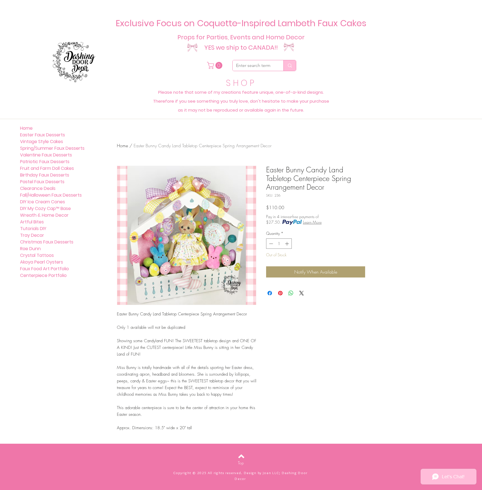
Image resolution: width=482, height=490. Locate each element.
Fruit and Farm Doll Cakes (47, 168)
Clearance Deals (38, 188)
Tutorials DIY (33, 228)
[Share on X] (301, 293)
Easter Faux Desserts (42, 135)
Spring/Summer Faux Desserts (52, 148)
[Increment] (287, 243)
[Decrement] (270, 243)
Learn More (312, 222)
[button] (215, 65)
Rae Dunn (30, 248)
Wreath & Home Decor (44, 215)
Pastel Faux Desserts (42, 181)
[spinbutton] (279, 243)
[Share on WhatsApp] (291, 293)
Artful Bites (32, 222)
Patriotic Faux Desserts (44, 161)
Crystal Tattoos (37, 255)
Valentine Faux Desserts (46, 155)
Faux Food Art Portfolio (44, 268)
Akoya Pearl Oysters (41, 262)
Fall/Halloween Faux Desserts (51, 195)
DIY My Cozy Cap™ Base (45, 208)
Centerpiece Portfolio (43, 275)
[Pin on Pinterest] (280, 293)
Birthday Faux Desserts (44, 175)
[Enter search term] (289, 65)
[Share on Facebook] (269, 293)
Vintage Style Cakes (41, 141)
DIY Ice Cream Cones (42, 202)
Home (122, 146)
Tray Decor (32, 235)
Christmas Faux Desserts (46, 242)
